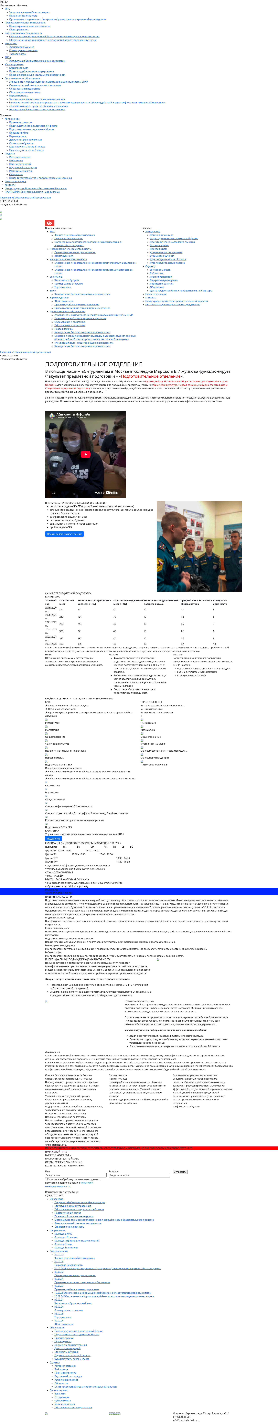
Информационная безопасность (23, 33)
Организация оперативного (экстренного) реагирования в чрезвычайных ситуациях (57, 19)
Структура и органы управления (72, 1205)
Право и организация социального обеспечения (37, 74)
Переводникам (17, 136)
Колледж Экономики (66, 1247)
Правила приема (64, 1338)
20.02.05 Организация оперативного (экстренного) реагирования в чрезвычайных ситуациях (107, 1268)
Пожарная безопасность (23, 15)
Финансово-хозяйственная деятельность (77, 1223)
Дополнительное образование (22, 78)
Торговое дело (17, 53)
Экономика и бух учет (21, 47)
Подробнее (53, 838)
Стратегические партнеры (69, 1226)
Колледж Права (63, 1244)
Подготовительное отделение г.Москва (31, 129)
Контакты (10, 184)
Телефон (114, 1171)
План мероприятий (20, 164)
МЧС (7, 8)
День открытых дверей (67, 1348)
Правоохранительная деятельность (25, 22)
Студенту (10, 153)
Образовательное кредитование (73, 1407)
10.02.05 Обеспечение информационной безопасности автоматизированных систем (102, 1292)
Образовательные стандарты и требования (79, 1209)
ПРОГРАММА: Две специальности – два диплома (32, 191)
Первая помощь (18, 95)
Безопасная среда (64, 1404)
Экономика (11, 43)
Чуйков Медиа (62, 1400)
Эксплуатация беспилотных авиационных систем (37, 60)
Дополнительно (59, 1390)
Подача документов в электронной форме (33, 125)
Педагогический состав (67, 1212)
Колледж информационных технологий (76, 1240)
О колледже (56, 1199)
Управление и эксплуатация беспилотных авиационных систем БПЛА (48, 81)
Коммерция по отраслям (23, 50)
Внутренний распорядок (23, 167)
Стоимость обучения (21, 143)
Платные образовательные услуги (73, 1216)
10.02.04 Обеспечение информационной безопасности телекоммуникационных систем (104, 1296)
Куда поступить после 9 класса (26, 150)
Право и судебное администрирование (31, 71)
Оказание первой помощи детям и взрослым (35, 85)
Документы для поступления (25, 139)
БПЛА (8, 57)
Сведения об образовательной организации (25, 197)
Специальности (59, 1251)
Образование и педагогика (24, 88)
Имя (47, 1171)
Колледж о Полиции (65, 1237)
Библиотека (16, 160)
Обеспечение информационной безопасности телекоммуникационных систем (54, 36)
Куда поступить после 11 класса (27, 146)
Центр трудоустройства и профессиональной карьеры (40, 177)
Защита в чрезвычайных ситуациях (29, 12)
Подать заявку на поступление (64, 534)
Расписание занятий (21, 171)
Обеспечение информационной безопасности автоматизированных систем (52, 40)
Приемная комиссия (20, 122)
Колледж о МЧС (63, 1233)
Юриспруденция (18, 29)
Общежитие (16, 174)
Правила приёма (18, 132)
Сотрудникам (62, 1397)
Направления (57, 1230)
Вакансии (59, 1393)
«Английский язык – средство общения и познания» (38, 106)
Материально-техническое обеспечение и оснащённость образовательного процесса (104, 1219)
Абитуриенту (12, 118)
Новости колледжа (15, 181)
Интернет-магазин (19, 157)
